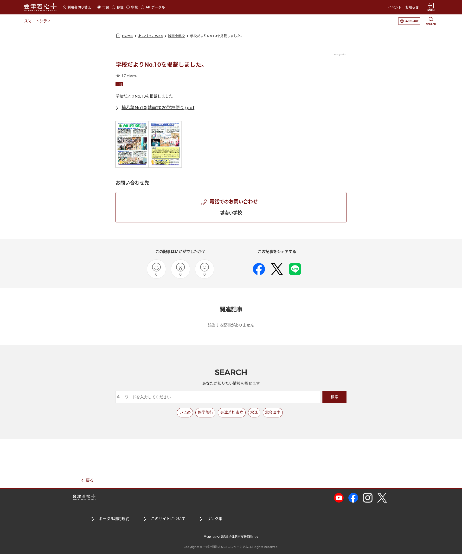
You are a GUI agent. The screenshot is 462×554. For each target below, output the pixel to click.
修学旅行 (205, 412)
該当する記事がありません (231, 325)
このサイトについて (168, 518)
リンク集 (214, 518)
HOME (127, 36)
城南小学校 (176, 36)
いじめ (185, 412)
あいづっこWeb (150, 36)
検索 (334, 396)
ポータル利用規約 (114, 518)
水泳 (254, 412)
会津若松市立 (231, 412)
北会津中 (272, 412)
